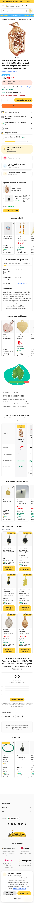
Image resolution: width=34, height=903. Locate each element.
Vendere (4, 799)
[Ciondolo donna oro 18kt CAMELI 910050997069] (22, 491)
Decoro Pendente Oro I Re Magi (22, 239)
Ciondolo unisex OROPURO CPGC (20, 337)
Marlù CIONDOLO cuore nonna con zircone (7, 337)
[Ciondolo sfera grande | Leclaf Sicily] (8, 228)
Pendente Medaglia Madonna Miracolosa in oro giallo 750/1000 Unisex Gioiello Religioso (25, 630)
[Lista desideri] (26, 6)
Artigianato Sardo (8, 589)
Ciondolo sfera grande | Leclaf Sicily (8, 237)
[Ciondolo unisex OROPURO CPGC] (22, 326)
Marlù (4, 334)
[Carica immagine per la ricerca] (26, 11)
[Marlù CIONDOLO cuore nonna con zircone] (8, 326)
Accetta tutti (24, 893)
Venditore (26, 263)
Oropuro (19, 334)
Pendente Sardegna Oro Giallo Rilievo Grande (24, 592)
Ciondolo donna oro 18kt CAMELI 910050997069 (22, 503)
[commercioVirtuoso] (13, 6)
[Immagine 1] (15, 57)
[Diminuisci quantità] (3, 100)
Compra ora (17, 106)
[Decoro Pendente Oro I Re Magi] (22, 228)
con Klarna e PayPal (25, 87)
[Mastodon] (8, 824)
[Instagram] (15, 824)
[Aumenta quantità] (11, 100)
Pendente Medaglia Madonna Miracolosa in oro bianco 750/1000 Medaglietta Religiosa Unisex (9, 630)
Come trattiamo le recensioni (21, 705)
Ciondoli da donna (21, 283)
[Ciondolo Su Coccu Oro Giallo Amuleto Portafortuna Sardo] (9, 580)
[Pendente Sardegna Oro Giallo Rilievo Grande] (25, 580)
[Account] (22, 6)
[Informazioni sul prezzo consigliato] (17, 81)
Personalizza (17, 898)
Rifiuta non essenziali (10, 893)
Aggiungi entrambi (11, 210)
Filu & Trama (7, 548)
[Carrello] (30, 6)
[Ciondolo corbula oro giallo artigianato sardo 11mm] (8, 491)
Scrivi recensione (17, 700)
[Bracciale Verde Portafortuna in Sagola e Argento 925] (8, 747)
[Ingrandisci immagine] (17, 39)
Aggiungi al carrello (23, 100)
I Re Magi (20, 236)
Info (5, 263)
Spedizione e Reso (14, 263)
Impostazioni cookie (19, 889)
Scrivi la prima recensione (10, 72)
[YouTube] (25, 824)
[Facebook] (12, 824)
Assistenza (5, 807)
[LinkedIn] (19, 824)
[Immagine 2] (17, 57)
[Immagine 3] (18, 57)
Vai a (3, 812)
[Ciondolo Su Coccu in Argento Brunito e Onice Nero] (9, 539)
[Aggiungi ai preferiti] (13, 223)
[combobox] (13, 11)
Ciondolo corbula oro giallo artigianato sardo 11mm (7, 501)
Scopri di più (6, 803)
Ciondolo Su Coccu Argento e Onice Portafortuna (24, 551)
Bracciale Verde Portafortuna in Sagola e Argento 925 (7, 758)
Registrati (29, 1)
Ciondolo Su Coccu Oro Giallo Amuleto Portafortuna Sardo (8, 592)
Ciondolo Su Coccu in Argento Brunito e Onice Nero (9, 551)
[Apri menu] (3, 6)
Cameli (19, 500)
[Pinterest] (22, 824)
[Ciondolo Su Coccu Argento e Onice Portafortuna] (25, 539)
